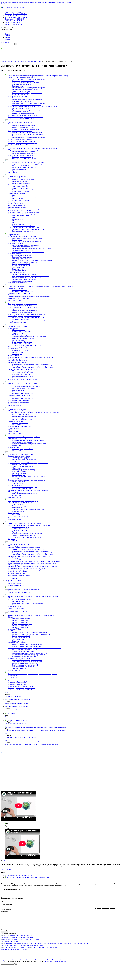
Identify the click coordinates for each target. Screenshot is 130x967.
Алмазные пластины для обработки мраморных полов (29, 653)
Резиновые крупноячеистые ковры (23, 125)
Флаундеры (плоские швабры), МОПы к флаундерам (29, 336)
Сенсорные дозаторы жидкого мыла (24, 466)
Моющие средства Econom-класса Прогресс (22, 565)
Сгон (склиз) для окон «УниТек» (15, 723)
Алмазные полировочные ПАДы (23, 265)
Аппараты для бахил (15, 447)
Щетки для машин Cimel (20, 622)
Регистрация (8, 4)
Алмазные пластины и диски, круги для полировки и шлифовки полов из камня (34, 648)
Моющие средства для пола (17, 362)
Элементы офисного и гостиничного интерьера (23, 589)
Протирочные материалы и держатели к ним (26, 532)
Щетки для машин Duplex (20, 625)
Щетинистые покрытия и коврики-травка (21, 141)
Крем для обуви (17, 445)
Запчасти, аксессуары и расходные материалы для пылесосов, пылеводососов (33, 596)
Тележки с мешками (14, 518)
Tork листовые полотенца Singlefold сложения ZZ (17, 937)
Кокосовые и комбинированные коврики (25, 129)
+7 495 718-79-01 (15, 12)
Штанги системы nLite (19, 198)
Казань (7, 22)
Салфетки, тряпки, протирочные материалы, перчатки (25, 523)
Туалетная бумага (18, 478)
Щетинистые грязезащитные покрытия (25, 89)
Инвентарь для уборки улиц (17, 409)
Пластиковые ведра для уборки (18, 347)
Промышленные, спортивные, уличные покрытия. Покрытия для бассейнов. (33, 148)
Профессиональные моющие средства (20, 544)
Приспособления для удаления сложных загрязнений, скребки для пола (31, 357)
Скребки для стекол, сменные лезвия (20, 202)
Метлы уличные (13, 172)
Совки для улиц (17, 354)
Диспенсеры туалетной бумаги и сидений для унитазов (30, 476)
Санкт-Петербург (10, 14)
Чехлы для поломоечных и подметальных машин (28, 252)
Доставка (8, 37)
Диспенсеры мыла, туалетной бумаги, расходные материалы (28, 463)
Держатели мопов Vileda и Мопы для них (25, 338)
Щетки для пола (17, 352)
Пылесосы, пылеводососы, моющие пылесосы (23, 236)
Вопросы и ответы (41, 2)
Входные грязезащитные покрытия (23, 151)
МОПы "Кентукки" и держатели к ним (24, 335)
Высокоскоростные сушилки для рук (24, 459)
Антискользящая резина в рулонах (23, 113)
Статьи (49, 2)
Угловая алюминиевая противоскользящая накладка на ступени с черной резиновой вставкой (35, 730)
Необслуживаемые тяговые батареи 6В (25, 667)
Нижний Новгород (11, 17)
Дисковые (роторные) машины (22, 257)
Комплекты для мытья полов (21, 331)
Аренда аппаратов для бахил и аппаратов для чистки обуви (27, 321)
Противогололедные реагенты (22, 171)
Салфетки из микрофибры (20, 527)
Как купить (56, 2)
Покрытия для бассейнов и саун (22, 157)
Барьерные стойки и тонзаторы (18, 298)
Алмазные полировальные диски (23, 651)
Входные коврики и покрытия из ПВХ (20, 139)
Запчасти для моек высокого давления (20, 689)
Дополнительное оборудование (22, 231)
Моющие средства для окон (17, 207)
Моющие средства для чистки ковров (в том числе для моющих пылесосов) (32, 566)
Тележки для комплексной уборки (23, 372)
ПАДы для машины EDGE (21, 264)
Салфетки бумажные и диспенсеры (23, 535)
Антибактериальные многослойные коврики (26, 105)
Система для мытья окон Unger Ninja (20, 210)
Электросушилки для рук (20, 458)
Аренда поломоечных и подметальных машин (23, 307)
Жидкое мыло (16, 468)
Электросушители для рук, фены (19, 456)
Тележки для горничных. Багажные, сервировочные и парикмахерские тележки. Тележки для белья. (40, 286)
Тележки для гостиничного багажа (19, 293)
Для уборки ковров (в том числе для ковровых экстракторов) (32, 366)
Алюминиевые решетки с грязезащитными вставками (29, 79)
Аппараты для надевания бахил (22, 449)
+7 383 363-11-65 (19, 19)
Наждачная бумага (18, 269)
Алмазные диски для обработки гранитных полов (28, 656)
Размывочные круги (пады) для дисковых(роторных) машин (31, 634)
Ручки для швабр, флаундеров (22, 342)
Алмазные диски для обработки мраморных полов (28, 655)
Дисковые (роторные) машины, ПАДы (20, 255)
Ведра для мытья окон (15, 203)
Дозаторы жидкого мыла (20, 464)
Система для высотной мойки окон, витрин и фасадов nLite (27, 214)
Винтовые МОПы (18, 340)
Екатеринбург (9, 15)
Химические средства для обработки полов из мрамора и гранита (33, 367)
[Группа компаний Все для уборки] (12, 7)
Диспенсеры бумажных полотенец (23, 470)
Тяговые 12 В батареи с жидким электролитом (27, 660)
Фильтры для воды (18, 224)
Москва (7, 12)
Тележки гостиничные (15, 288)
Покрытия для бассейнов (20, 111)
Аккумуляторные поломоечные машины (25, 245)
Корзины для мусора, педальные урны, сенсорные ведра (26, 480)
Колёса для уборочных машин (18, 582)
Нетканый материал (18, 475)
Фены (14, 461)
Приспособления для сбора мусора (19, 426)
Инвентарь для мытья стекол (17, 176)
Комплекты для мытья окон (21, 183)
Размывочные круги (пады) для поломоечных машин (29, 632)
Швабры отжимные (14, 328)
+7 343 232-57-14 (19, 15)
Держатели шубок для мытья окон (23, 179)
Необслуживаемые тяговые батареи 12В (25, 665)
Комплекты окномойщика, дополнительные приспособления (28, 209)
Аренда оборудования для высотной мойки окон (24, 227)
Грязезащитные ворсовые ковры (18, 96)
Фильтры (11, 610)
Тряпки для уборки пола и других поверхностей (28, 345)
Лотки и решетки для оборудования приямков (27, 93)
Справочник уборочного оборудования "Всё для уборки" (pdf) (28, 877)
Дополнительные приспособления (23, 226)
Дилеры (7, 39)
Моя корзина (5, 42)
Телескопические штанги (16, 193)
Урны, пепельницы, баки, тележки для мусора (23, 501)
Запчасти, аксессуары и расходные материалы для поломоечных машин (31, 615)
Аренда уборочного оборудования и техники (22, 304)
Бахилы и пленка (17, 450)
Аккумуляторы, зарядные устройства (20, 658)
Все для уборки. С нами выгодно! (21, 875)
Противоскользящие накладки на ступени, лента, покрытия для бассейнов (32, 106)
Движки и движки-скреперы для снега (24, 167)
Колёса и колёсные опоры (13, 580)
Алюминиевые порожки (20, 94)
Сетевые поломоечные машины (22, 247)
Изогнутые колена (18, 219)
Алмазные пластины (19, 271)
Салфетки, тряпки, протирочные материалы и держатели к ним (29, 525)
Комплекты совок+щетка (20, 350)
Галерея (68, 2)
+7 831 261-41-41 (22, 17)
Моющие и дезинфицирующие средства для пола (24, 547)
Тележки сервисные (14, 295)
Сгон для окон (9, 717)
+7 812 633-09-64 (21, 14)
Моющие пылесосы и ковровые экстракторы (26, 241)
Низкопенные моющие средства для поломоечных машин (27, 568)
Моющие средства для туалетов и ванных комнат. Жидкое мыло (29, 556)
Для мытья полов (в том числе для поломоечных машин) (30, 364)
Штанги (14, 195)
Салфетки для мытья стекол (21, 528)
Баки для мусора (17, 424)
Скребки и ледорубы (19, 169)
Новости (23, 2)
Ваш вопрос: (5, 930)
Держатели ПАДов (14, 629)
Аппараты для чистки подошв (22, 442)
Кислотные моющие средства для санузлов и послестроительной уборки (32, 563)
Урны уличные (13, 431)
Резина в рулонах (17, 86)
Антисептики (16, 577)
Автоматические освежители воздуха (24, 487)
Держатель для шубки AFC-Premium (16, 703)
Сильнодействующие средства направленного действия (26, 570)
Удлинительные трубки (16, 608)
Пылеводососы (17, 240)
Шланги (15, 222)
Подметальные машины (16, 253)
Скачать (62, 2)
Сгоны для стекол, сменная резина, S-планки (23, 185)
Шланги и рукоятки (14, 606)
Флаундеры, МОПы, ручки (17, 333)
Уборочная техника (14, 235)
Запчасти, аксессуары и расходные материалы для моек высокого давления (32, 674)
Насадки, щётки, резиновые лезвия (19, 599)
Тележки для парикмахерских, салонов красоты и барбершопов (29, 296)
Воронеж (7, 24)
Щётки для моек (13, 675)
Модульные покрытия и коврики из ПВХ (25, 82)
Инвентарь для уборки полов (17, 326)
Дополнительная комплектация (22, 250)
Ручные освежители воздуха (21, 488)
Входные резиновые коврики (21, 84)
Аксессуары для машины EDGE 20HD (24, 259)
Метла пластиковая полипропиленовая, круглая (20, 737)
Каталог (7, 34)
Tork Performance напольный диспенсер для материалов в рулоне (22, 945)
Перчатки (11, 539)
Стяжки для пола (13, 355)
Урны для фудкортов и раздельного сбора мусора (28, 509)
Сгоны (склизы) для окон (20, 186)
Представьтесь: (6, 909)
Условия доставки (6, 869)
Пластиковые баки (14, 670)
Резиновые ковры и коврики (17, 124)
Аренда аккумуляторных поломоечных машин (27, 277)
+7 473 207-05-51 (16, 24)
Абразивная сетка (18, 267)
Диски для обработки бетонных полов (24, 649)
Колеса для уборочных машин (18, 283)
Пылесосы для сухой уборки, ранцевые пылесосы (28, 238)
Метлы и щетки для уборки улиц (19, 411)
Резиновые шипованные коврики (23, 127)
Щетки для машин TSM (20, 620)
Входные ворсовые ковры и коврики (20, 131)
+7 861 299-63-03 (17, 21)
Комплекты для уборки (15, 497)
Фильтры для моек (14, 677)
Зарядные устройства (19, 668)
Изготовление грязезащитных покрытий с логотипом (25, 117)
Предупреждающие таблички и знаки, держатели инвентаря (28, 359)
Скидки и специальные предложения (20, 681)
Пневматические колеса (16, 585)
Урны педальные (17, 483)
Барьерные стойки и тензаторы (18, 591)
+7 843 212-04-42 (14, 22)
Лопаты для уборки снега (20, 165)
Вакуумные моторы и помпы (17, 611)
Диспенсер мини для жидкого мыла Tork (14, 949)
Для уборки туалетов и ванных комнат (24, 493)
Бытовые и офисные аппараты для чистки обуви (28, 440)
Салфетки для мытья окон (16, 205)
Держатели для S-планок (20, 188)
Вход (2, 4)
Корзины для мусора (19, 482)
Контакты (8, 36)
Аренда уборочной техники (17, 272)
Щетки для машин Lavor (20, 627)
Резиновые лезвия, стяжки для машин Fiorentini (27, 644)
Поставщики (30, 2)
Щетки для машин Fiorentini (21, 619)
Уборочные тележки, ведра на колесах (24, 371)
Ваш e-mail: (5, 911)
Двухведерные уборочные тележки (23, 388)
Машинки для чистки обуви (17, 438)
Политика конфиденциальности (55, 961)
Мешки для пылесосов (15, 598)
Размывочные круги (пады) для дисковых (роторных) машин (32, 260)
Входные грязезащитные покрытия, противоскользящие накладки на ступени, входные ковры (38, 76)
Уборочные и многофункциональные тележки (23, 369)
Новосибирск (9, 19)
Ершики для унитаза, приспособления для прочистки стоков (28, 490)
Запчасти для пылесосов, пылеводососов (21, 688)
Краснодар (8, 21)
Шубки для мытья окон (19, 181)
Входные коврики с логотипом (18, 144)
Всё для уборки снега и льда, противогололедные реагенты (27, 162)
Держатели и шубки (14, 178)
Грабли (10, 430)
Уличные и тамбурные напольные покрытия (22, 77)
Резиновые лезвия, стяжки (17, 643)
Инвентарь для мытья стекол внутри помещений (24, 212)
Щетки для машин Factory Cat (22, 624)
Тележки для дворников (16, 421)
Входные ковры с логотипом (21, 101)
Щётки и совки (13, 348)
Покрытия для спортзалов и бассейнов (20, 155)
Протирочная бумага (19, 473)
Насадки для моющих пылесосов (23, 605)
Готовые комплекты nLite (20, 215)
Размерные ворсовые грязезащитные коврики (27, 98)
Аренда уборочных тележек (17, 322)
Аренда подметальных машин (22, 281)
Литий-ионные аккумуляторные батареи (25, 663)
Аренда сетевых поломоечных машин (24, 279)
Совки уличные (13, 428)
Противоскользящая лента (20, 108)
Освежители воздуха (15, 485)
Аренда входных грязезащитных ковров (21, 118)
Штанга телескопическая (13, 696)
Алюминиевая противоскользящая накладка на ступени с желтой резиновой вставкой (32, 744)
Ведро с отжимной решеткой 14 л (15, 710)
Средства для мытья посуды (17, 573)
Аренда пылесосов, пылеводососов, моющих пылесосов (30, 276)
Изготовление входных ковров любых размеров (27, 99)
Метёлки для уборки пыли (20, 530)
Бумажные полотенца (19, 471)
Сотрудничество (6, 2)
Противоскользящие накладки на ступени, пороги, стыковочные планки (35, 110)
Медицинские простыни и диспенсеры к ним (27, 533)
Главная (3, 61)
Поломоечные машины (15, 243)
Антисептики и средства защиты (19, 575)
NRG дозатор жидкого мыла (10, 941)
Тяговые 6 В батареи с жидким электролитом (27, 661)
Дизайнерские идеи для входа (22, 91)
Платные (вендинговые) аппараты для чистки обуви (29, 444)
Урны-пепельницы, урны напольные (20, 502)
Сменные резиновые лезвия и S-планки (25, 190)
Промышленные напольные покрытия (24, 153)
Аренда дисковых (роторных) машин (24, 274)
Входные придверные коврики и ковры (20, 122)
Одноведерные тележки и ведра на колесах (26, 386)
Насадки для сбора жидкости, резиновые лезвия (27, 603)
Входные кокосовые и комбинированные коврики (28, 88)
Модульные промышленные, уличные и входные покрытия (27, 150)
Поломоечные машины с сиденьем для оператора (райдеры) (31, 248)
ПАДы (10, 631)
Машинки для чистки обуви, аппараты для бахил (24, 437)
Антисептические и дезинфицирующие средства (28, 549)
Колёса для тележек (14, 300)
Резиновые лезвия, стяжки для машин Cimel (26, 646)
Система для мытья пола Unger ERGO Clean (22, 379)
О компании (16, 2)
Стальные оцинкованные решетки (23, 81)
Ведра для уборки (18, 390)
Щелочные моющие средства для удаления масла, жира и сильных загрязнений (34, 561)
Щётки (14, 221)
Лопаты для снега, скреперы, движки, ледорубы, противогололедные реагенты (34, 164)
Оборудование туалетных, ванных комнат (27, 61)
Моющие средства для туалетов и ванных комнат (24, 492)
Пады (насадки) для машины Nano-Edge (25, 262)
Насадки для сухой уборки (20, 601)
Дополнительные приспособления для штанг (26, 197)
